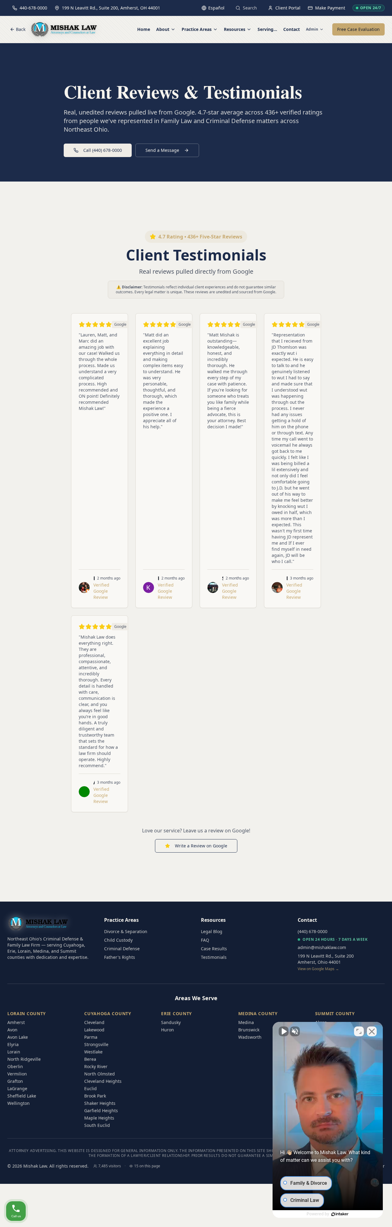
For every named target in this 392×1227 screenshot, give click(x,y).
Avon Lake (17, 1037)
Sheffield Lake (21, 1096)
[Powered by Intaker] (340, 1214)
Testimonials (214, 957)
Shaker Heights (99, 1103)
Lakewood (94, 1030)
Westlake (93, 1052)
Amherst (16, 1022)
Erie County (176, 1013)
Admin (312, 29)
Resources (234, 29)
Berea (90, 1059)
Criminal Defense (122, 948)
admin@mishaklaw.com (322, 947)
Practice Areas (197, 29)
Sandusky (171, 1022)
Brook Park (95, 1096)
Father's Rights (119, 957)
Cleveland (94, 1022)
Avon (12, 1030)
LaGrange (17, 1088)
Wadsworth (250, 1037)
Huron (167, 1030)
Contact (291, 29)
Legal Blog (211, 931)
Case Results (214, 948)
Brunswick (248, 1030)
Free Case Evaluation (358, 29)
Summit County (335, 1013)
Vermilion (17, 1074)
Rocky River (95, 1066)
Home (143, 29)
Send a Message (162, 150)
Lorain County (26, 1013)
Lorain (13, 1052)
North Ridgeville (24, 1059)
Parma (90, 1037)
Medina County (258, 1013)
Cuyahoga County (107, 1013)
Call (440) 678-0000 (102, 150)
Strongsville (96, 1044)
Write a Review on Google (201, 846)
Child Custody (118, 940)
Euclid (90, 1088)
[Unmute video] (283, 1031)
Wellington (18, 1103)
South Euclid (97, 1125)
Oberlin (15, 1066)
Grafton (15, 1081)
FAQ (205, 940)
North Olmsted (99, 1074)
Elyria (13, 1044)
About (162, 29)
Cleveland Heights (103, 1081)
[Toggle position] (359, 1031)
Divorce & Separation (125, 931)
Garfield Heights (101, 1110)
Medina (246, 1022)
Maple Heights (99, 1118)
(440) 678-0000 (312, 931)
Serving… (267, 29)
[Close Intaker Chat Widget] (372, 1031)
